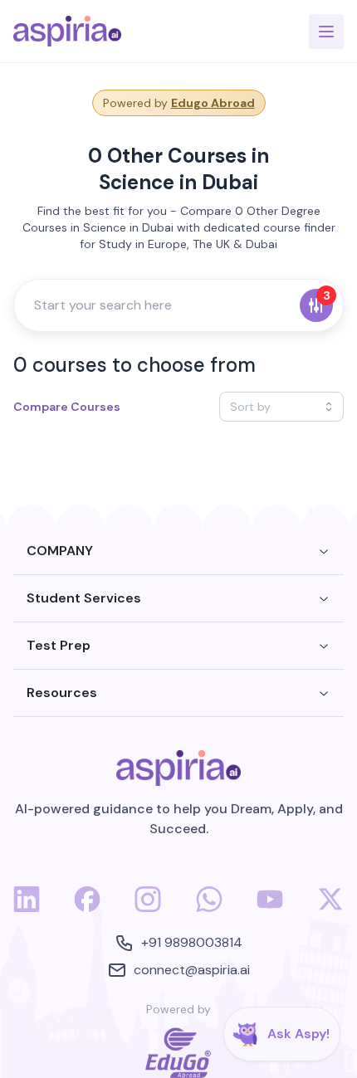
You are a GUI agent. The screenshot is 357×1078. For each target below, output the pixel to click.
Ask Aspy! (298, 1033)
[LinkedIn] (26, 908)
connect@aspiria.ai (192, 969)
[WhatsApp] (209, 908)
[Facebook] (87, 908)
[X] (330, 908)
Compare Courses (66, 406)
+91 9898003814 (191, 942)
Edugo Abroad (213, 102)
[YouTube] (270, 908)
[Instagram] (147, 908)
